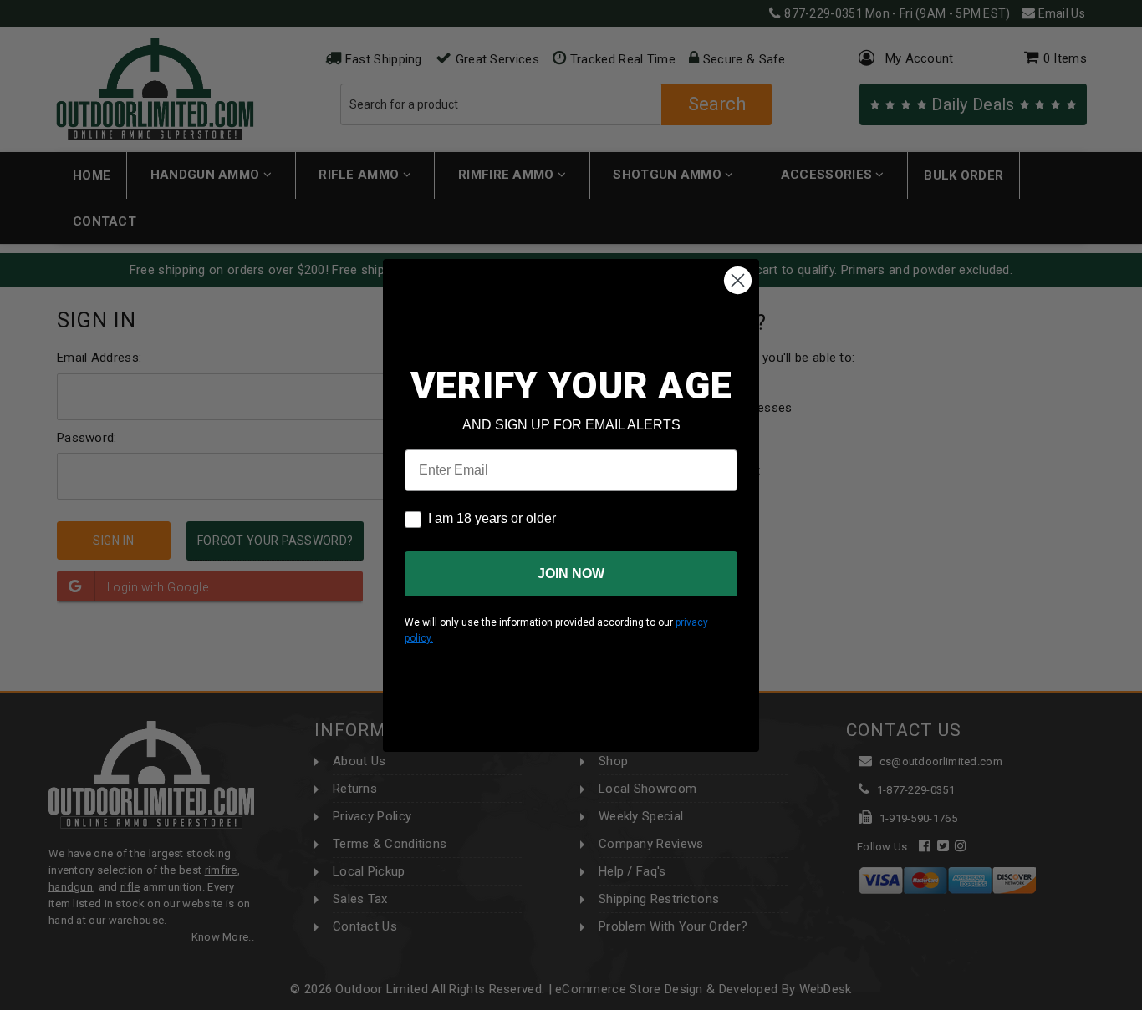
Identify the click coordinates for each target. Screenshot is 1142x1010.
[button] (1141, 1002)
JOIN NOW (571, 573)
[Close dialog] (737, 280)
